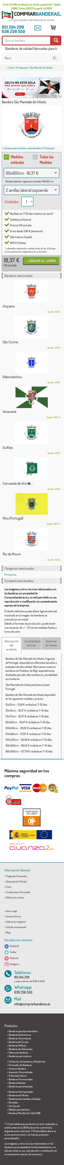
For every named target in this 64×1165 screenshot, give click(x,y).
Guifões (8, 447)
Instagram (14, 964)
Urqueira (9, 306)
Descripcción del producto (12, 645)
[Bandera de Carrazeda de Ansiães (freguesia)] (31, 468)
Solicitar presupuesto (16, 927)
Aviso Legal (11, 911)
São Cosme (10, 342)
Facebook (14, 945)
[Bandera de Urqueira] (31, 291)
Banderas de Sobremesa (20, 1049)
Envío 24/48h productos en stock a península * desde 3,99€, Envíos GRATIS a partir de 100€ (31, 6)
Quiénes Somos (13, 916)
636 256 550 (13, 31)
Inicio (11, 67)
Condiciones (12, 892)
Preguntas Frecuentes (16, 876)
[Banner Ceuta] (31, 87)
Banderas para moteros (20, 1056)
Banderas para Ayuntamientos (23, 1031)
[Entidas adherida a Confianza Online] (31, 817)
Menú (8, 58)
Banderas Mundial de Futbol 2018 (24, 1113)
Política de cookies (15, 897)
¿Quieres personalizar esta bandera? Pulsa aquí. (29, 148)
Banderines (39, 1061)
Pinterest (13, 958)
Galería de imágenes (16, 921)
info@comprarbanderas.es (32, 1004)
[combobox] (31, 173)
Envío (8, 886)
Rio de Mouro (12, 554)
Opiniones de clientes (51, 643)
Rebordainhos (12, 376)
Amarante (9, 411)
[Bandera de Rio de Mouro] (31, 539)
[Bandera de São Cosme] (31, 327)
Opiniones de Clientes (16, 881)
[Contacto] (37, 27)
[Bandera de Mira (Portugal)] (31, 504)
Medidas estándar (17, 159)
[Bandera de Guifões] (31, 432)
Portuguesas (22, 67)
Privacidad (25, 892)
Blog (8, 932)
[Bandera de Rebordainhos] (31, 362)
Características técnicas (33, 643)
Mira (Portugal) (13, 518)
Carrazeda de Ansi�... (18, 483)
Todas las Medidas (47, 159)
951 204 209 (13, 27)
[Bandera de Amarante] (31, 397)
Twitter (13, 951)
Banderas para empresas (21, 1086)
